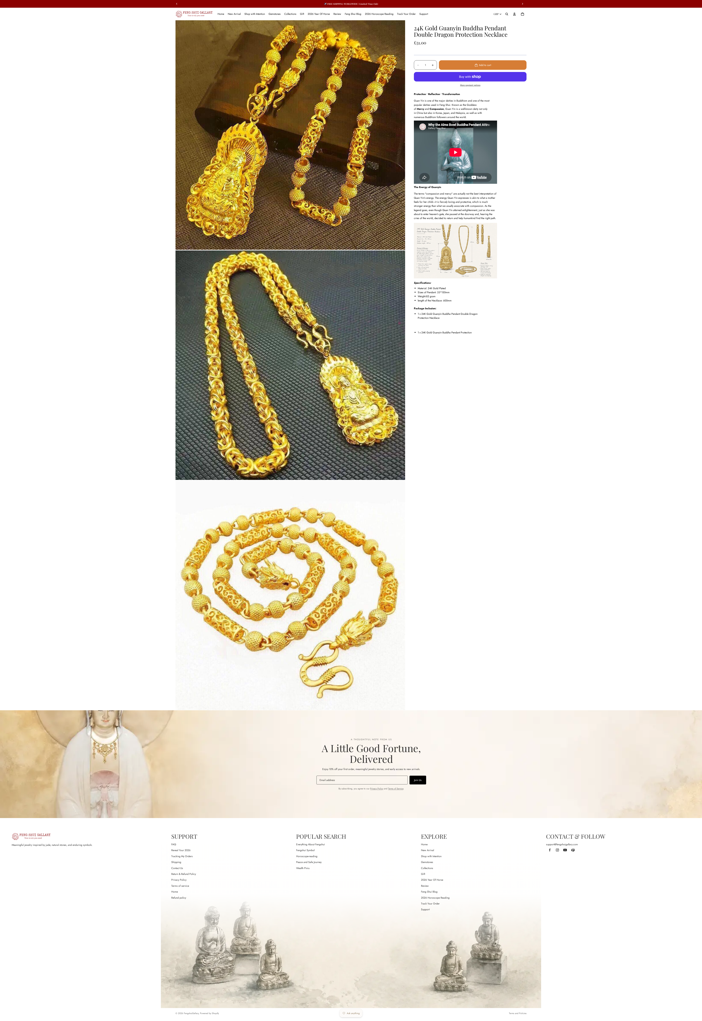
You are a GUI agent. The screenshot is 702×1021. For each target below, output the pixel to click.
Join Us (418, 780)
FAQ (173, 844)
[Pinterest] (572, 850)
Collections (427, 868)
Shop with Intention (431, 856)
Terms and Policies (517, 1013)
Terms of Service (395, 788)
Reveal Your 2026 (180, 850)
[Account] (514, 14)
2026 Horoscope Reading (435, 898)
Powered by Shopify (209, 1013)
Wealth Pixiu (303, 868)
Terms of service (180, 886)
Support (425, 909)
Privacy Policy (376, 788)
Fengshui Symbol (305, 850)
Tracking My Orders (182, 856)
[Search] (507, 14)
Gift (423, 874)
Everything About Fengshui (310, 844)
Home (174, 891)
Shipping (176, 862)
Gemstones (427, 862)
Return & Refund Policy (183, 874)
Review (425, 886)
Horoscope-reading (306, 856)
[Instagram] (557, 850)
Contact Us (177, 868)
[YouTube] (565, 850)
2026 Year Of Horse (432, 880)
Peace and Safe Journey (309, 862)
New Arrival (427, 850)
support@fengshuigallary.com (562, 844)
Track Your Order (430, 903)
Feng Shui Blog (429, 891)
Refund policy (178, 898)
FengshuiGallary (191, 1013)
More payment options (470, 85)
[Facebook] (549, 850)
